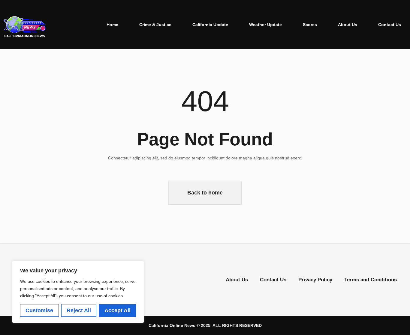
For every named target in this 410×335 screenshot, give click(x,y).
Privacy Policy (315, 280)
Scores (310, 24)
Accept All (117, 310)
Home (112, 24)
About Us (347, 24)
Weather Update (265, 24)
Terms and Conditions (370, 280)
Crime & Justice (155, 24)
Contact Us (389, 24)
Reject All (79, 310)
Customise (39, 310)
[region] (78, 292)
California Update (210, 24)
